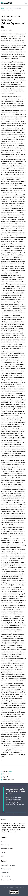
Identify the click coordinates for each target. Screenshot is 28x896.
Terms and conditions (7, 880)
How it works (5, 845)
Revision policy (6, 869)
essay (10, 771)
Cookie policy (5, 872)
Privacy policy (5, 876)
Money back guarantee (8, 865)
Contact (3, 852)
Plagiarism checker (7, 848)
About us (3, 841)
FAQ (2, 856)
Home (2, 8)
